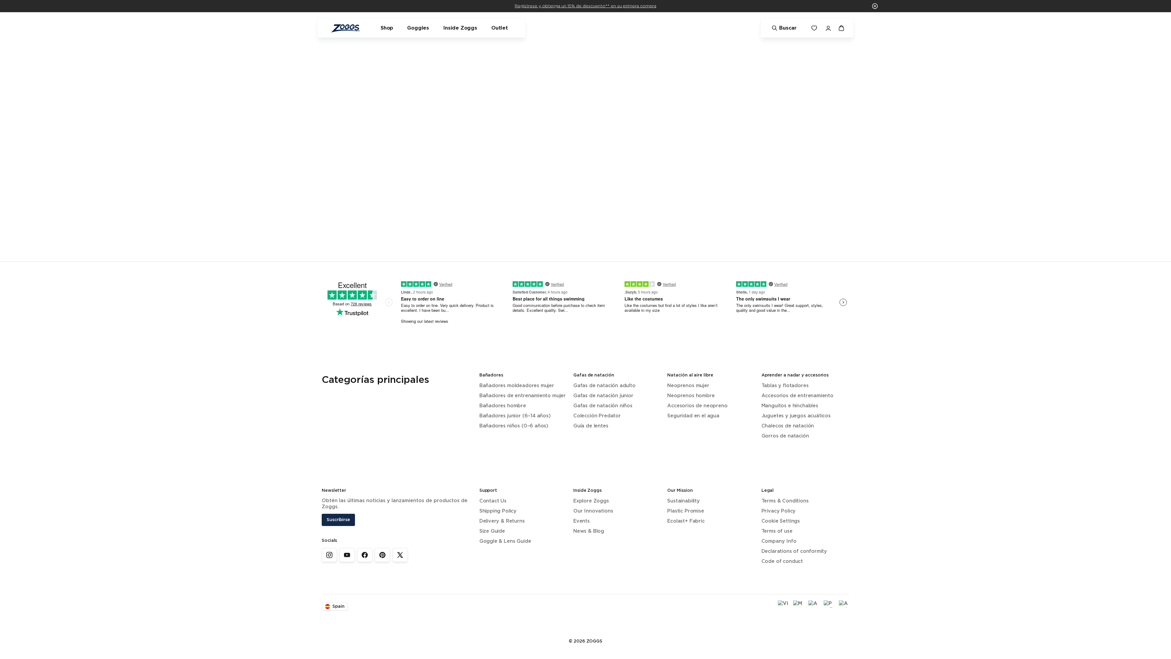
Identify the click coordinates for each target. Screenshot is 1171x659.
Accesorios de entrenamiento (797, 396)
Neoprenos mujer (688, 386)
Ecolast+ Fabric (685, 521)
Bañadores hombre (502, 406)
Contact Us (493, 501)
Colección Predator (597, 416)
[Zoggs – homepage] (345, 28)
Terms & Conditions (785, 501)
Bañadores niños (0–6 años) (513, 426)
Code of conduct (782, 561)
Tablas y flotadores (785, 386)
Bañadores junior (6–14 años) (515, 416)
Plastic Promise (685, 511)
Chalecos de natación (787, 426)
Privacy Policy (778, 511)
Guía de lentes (590, 426)
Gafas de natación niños (602, 406)
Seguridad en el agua (693, 416)
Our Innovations (593, 511)
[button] (875, 6)
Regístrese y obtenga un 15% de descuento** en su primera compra (585, 6)
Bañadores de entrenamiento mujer (522, 396)
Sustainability (683, 501)
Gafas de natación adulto (604, 386)
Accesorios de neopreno (697, 406)
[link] (329, 555)
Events (581, 521)
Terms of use (777, 531)
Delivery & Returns (502, 521)
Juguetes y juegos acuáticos (796, 416)
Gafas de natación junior (603, 396)
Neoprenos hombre (690, 396)
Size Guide (492, 531)
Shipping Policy (498, 511)
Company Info (779, 541)
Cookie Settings (780, 521)
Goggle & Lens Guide (505, 541)
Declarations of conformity (794, 551)
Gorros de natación (785, 436)
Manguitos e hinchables (789, 406)
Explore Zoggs (591, 501)
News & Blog (588, 531)
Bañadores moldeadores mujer (516, 386)
